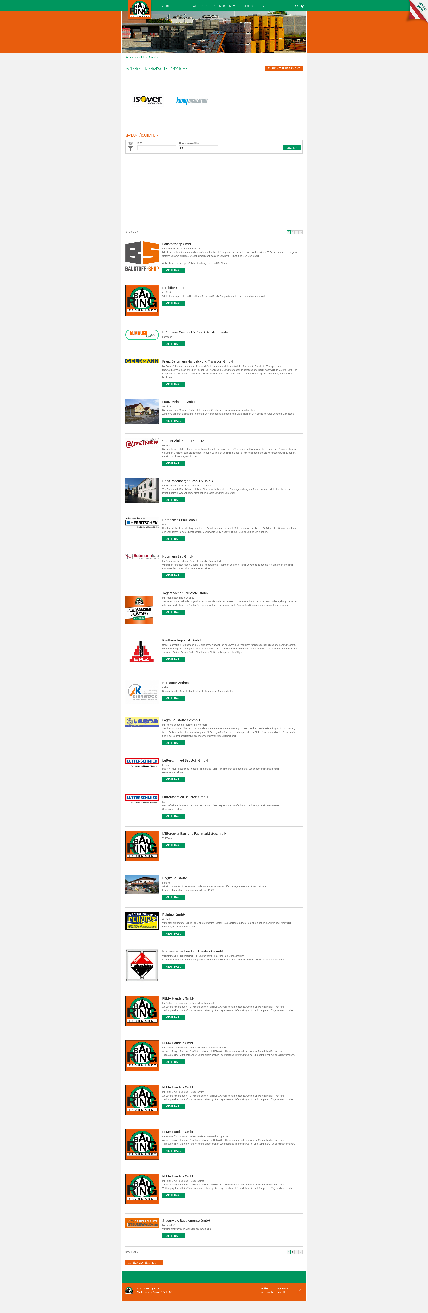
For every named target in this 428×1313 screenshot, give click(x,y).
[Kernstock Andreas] (142, 702)
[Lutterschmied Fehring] (142, 766)
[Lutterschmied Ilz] (142, 802)
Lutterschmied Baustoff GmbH (185, 760)
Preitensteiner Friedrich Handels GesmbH (193, 951)
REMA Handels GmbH (178, 998)
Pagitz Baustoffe (174, 878)
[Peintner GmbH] (142, 928)
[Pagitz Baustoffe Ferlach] (142, 893)
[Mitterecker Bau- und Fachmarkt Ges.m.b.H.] (142, 860)
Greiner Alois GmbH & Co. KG (184, 441)
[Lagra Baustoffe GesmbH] (142, 726)
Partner (218, 6)
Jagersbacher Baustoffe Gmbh (185, 593)
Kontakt (281, 1292)
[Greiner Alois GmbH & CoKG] (142, 447)
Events (247, 6)
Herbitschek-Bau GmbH (179, 520)
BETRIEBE (163, 6)
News (233, 6)
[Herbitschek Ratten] (142, 527)
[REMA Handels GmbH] (142, 1025)
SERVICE (263, 6)
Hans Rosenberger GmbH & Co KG (187, 481)
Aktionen (200, 6)
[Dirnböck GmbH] (142, 315)
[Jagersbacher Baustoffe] (139, 623)
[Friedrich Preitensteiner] (142, 981)
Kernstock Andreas (176, 683)
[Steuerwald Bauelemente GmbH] (142, 1227)
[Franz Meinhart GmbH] (142, 423)
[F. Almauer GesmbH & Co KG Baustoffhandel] (142, 339)
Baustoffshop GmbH (177, 244)
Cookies (264, 1288)
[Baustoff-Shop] (142, 270)
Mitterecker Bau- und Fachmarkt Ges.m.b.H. (194, 834)
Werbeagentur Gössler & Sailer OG (154, 1292)
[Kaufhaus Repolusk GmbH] (142, 665)
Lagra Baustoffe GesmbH (181, 720)
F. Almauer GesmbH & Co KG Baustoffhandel (195, 332)
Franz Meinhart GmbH (178, 402)
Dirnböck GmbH (174, 288)
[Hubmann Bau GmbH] (142, 558)
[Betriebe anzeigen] (301, 7)
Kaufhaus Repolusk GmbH (181, 640)
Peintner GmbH (173, 915)
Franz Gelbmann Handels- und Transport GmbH (197, 361)
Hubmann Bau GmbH (178, 556)
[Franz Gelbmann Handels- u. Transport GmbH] (142, 362)
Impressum (282, 1288)
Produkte (181, 6)
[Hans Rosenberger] (142, 502)
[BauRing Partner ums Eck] (416, 23)
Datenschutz (266, 1292)
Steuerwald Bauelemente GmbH (186, 1221)
